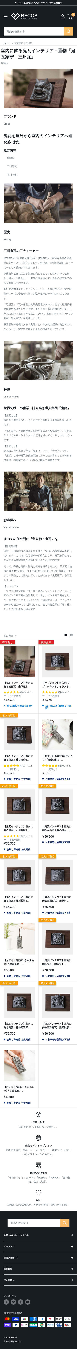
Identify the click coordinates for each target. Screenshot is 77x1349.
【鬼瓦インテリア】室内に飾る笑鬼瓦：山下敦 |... (18, 684)
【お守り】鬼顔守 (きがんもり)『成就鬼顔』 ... (19, 962)
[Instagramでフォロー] (20, 1302)
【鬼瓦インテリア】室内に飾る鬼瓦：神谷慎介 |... (18, 757)
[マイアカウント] (62, 16)
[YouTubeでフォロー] (27, 1302)
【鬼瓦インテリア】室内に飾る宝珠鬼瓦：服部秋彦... (56, 1025)
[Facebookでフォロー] (6, 1302)
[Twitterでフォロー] (13, 1302)
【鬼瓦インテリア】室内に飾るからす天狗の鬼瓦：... (56, 828)
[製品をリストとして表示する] (71, 635)
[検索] (68, 31)
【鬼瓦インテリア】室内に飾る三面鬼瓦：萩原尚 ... (56, 898)
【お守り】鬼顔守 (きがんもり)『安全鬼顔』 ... (57, 757)
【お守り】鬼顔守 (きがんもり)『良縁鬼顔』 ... (19, 1088)
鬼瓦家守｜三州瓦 (23, 43)
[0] (70, 16)
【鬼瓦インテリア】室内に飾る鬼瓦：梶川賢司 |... (18, 898)
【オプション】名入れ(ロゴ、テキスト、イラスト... (56, 684)
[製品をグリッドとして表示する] (65, 635)
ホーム (7, 43)
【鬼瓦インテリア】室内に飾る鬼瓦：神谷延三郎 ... (18, 1025)
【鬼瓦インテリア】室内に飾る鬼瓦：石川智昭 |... (18, 828)
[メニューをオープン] (5, 16)
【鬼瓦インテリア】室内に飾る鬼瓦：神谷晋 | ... (56, 962)
